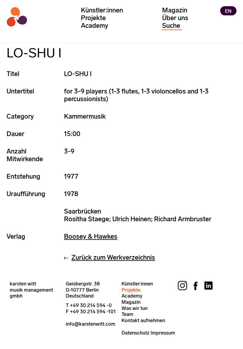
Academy (94, 26)
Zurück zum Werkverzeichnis (113, 257)
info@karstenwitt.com (90, 324)
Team (127, 314)
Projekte (93, 18)
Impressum (163, 333)
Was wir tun (135, 308)
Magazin (174, 10)
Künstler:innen (102, 10)
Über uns (175, 18)
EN (228, 11)
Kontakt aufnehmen (143, 320)
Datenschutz (135, 333)
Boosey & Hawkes (90, 236)
